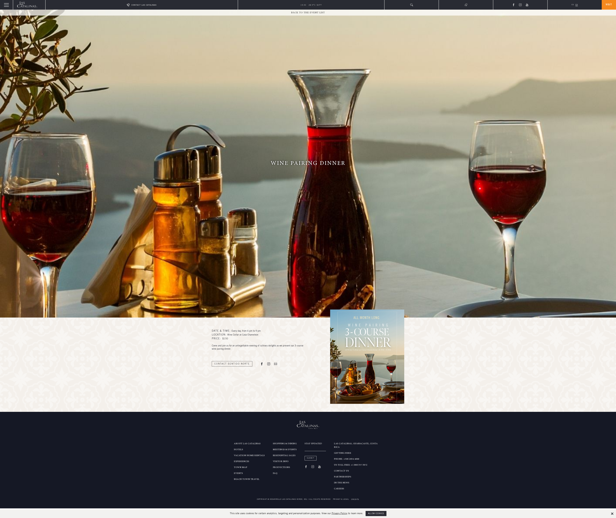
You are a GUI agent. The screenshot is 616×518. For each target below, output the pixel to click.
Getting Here (342, 453)
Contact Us (341, 471)
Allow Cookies (376, 514)
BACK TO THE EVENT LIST (308, 12)
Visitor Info (281, 461)
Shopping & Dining (285, 444)
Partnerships (342, 477)
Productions (281, 467)
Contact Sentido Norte (232, 364)
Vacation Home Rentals (249, 455)
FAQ (275, 473)
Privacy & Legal (341, 499)
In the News (341, 483)
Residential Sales (284, 455)
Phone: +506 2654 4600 (346, 459)
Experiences (241, 461)
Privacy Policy (339, 513)
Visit (609, 5)
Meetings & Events (285, 450)
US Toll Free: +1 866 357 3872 (350, 465)
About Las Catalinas (247, 444)
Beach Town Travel (247, 479)
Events (238, 473)
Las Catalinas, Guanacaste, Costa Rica (356, 445)
